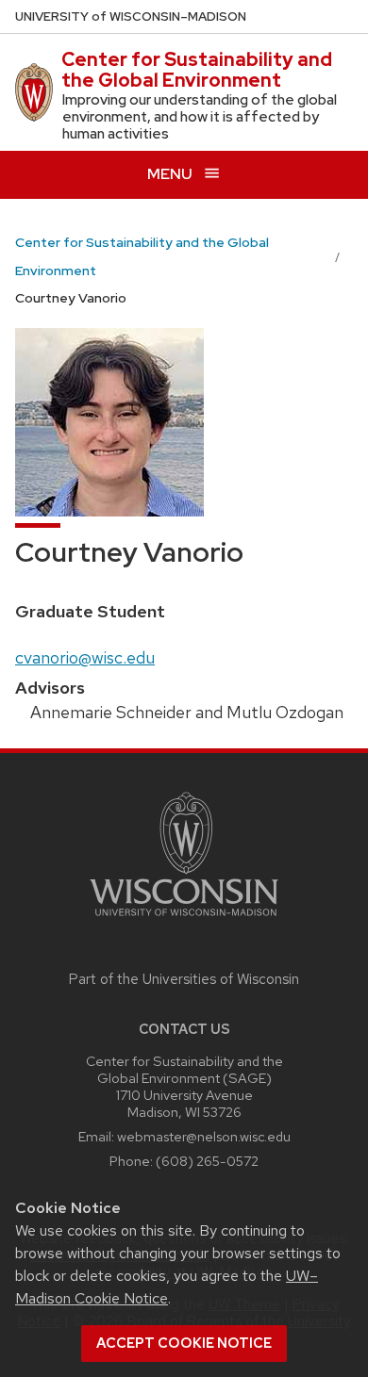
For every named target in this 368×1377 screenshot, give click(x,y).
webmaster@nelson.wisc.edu (204, 1136)
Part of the (184, 979)
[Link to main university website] (184, 919)
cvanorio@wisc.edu (85, 657)
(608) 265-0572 (207, 1161)
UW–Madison (130, 16)
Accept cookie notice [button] (184, 1343)
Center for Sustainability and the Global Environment (196, 69)
